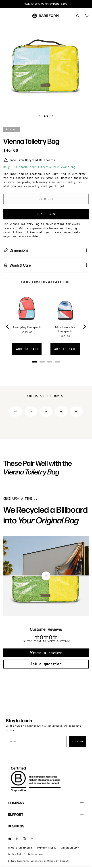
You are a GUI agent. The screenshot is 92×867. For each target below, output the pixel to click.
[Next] (84, 326)
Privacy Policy (46, 848)
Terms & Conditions (20, 848)
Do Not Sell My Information (25, 854)
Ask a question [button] (46, 664)
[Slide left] (40, 116)
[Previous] (7, 326)
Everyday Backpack (27, 327)
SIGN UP (77, 741)
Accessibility (70, 848)
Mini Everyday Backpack (65, 329)
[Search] (77, 15)
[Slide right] (52, 116)
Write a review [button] (46, 653)
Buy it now (46, 214)
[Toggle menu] (5, 15)
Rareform (22, 861)
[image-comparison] (46, 576)
